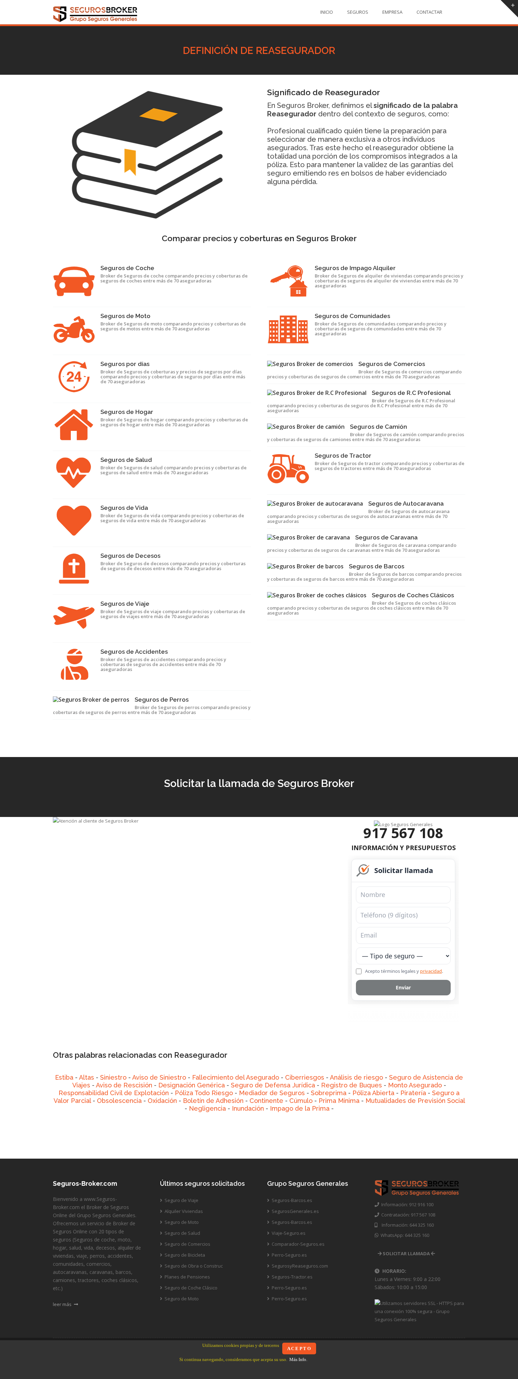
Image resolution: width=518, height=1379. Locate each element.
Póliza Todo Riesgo (204, 1093)
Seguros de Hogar (126, 412)
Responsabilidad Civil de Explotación (113, 1093)
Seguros (357, 12)
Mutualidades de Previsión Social (415, 1100)
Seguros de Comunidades (352, 316)
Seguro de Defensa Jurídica (273, 1085)
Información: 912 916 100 (406, 1204)
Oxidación (162, 1100)
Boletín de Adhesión (213, 1100)
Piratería (413, 1093)
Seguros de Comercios (391, 364)
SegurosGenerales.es (295, 1211)
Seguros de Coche (127, 268)
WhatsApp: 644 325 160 (403, 1235)
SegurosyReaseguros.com (299, 1266)
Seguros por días (124, 364)
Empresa (392, 12)
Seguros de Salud (126, 460)
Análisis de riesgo (356, 1077)
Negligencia (207, 1108)
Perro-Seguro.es (289, 1255)
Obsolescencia (119, 1100)
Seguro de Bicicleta (184, 1255)
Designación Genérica (191, 1085)
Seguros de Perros (162, 699)
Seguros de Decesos (130, 556)
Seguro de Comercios (187, 1244)
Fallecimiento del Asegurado (235, 1077)
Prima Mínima (339, 1100)
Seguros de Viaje (124, 603)
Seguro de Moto (181, 1222)
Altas (86, 1077)
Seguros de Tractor (343, 455)
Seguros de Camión (378, 426)
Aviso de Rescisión (124, 1085)
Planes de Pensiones (187, 1277)
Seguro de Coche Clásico (190, 1288)
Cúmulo (301, 1100)
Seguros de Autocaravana (406, 503)
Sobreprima (328, 1093)
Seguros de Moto (125, 316)
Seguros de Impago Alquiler (355, 268)
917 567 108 (403, 832)
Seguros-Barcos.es (291, 1200)
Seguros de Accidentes (134, 651)
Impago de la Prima (299, 1108)
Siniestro (113, 1077)
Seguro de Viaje (181, 1200)
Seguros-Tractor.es (292, 1277)
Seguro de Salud (182, 1233)
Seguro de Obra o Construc (193, 1266)
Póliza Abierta (373, 1093)
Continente (266, 1100)
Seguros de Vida (124, 508)
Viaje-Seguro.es (288, 1233)
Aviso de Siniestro (159, 1077)
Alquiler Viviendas (183, 1211)
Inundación (248, 1108)
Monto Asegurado (415, 1085)
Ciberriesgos (304, 1077)
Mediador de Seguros (272, 1093)
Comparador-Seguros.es (298, 1244)
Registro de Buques (351, 1085)
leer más (63, 1304)
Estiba (64, 1077)
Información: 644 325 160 (405, 1225)
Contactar (429, 12)
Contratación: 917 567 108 (407, 1215)
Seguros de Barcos (376, 566)
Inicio (326, 12)
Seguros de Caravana (386, 537)
